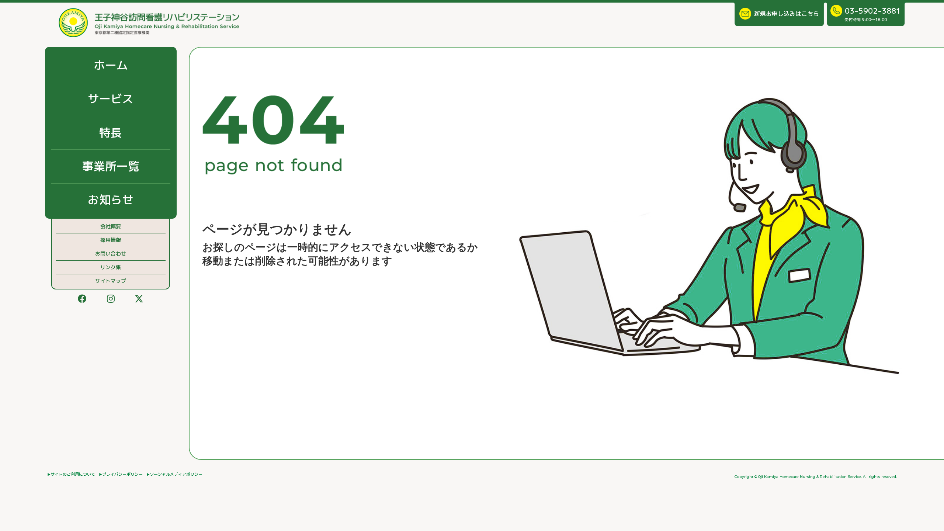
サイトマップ (110, 280)
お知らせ (110, 200)
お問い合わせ (110, 253)
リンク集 (110, 267)
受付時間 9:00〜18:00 (872, 14)
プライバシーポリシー (122, 474)
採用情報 (110, 239)
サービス (110, 99)
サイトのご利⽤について (73, 474)
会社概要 (110, 226)
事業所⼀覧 (110, 166)
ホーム (111, 65)
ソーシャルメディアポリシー (176, 474)
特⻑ (110, 132)
